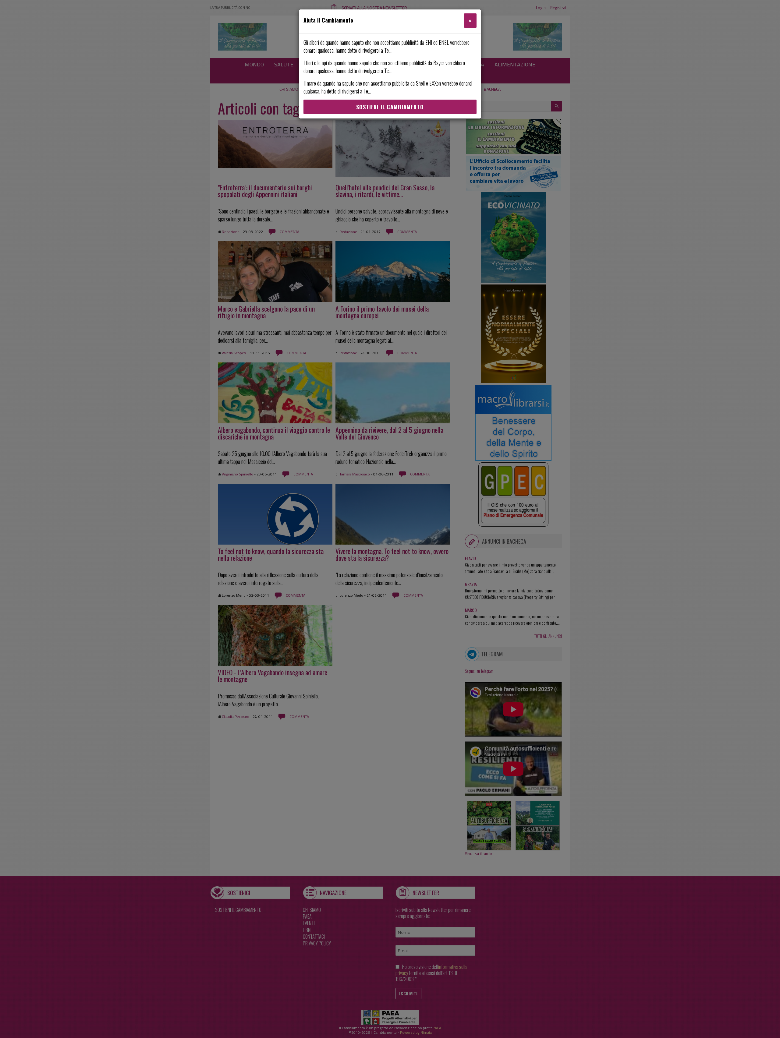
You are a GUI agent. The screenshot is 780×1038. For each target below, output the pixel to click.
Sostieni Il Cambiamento (390, 107)
